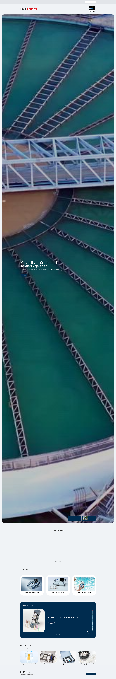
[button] (41, 9)
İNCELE (24, 275)
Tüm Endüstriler (91, 673)
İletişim (85, 8)
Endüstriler (70, 8)
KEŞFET (64, 558)
